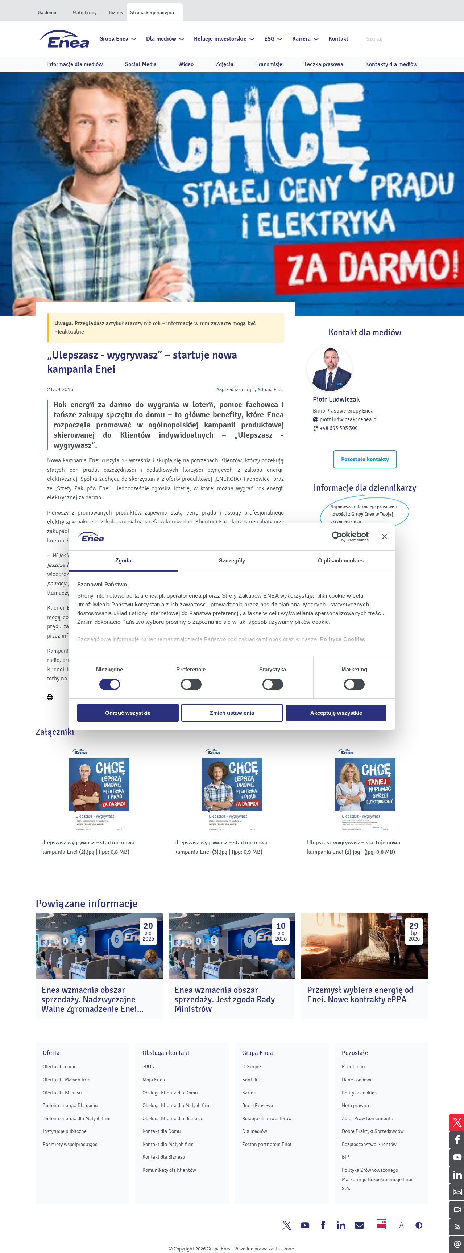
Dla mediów (161, 38)
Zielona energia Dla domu (70, 1105)
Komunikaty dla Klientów (169, 1170)
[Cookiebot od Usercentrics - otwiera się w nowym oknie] (337, 536)
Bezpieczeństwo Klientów (369, 1144)
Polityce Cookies (342, 639)
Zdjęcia (224, 64)
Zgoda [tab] (123, 560)
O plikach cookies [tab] (341, 560)
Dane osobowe (357, 1080)
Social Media (141, 64)
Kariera (301, 38)
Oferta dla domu (60, 1067)
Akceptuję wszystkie (336, 713)
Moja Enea (153, 1080)
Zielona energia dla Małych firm (77, 1118)
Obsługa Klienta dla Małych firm (176, 1105)
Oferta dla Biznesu (62, 1093)
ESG (269, 38)
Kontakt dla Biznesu (163, 1157)
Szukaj (423, 38)
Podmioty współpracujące (70, 1144)
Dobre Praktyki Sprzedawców (373, 1131)
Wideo (186, 64)
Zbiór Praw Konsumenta (367, 1118)
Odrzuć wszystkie (127, 713)
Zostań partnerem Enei (266, 1144)
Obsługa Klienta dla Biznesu (172, 1118)
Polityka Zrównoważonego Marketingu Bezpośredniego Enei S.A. (377, 1179)
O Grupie (251, 1067)
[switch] (191, 684)
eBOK (148, 1067)
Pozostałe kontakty (365, 459)
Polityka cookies (359, 1093)
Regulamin (353, 1067)
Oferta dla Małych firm (66, 1080)
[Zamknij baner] (384, 536)
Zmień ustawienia (232, 713)
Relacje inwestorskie (220, 38)
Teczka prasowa (323, 64)
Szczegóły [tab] (232, 560)
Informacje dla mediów (74, 64)
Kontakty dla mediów (391, 64)
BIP (345, 1157)
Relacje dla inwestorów (267, 1118)
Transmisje (269, 64)
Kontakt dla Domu (161, 1131)
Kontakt (338, 38)
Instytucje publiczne (65, 1131)
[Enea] (64, 38)
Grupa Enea (113, 38)
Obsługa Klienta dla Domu (170, 1093)
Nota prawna (355, 1105)
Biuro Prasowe (257, 1105)
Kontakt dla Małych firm (168, 1144)
